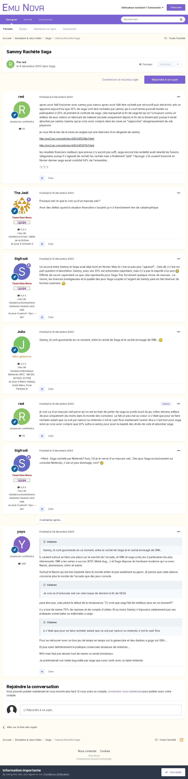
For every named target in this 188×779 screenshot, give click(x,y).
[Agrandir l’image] (177, 270)
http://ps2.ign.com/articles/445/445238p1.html (66, 138)
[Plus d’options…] (178, 97)
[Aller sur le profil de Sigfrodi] (22, 271)
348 (23, 563)
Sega (52, 66)
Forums (8, 28)
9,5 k (23, 229)
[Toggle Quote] (44, 541)
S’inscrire (176, 7)
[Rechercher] (181, 19)
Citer (51, 178)
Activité (28, 19)
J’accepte (174, 772)
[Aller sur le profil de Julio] (22, 344)
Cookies (105, 751)
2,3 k (23, 363)
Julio (21, 332)
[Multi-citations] (42, 178)
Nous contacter (87, 751)
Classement (69, 28)
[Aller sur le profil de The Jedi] (22, 205)
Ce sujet (167, 19)
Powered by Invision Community (94, 759)
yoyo (21, 531)
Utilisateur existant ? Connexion (141, 7)
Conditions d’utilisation (56, 774)
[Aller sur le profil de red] (10, 64)
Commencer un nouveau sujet (120, 79)
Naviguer (11, 19)
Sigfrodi (21, 259)
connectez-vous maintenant (125, 691)
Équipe (23, 28)
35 (23, 128)
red (24, 62)
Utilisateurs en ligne (45, 28)
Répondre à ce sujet (165, 79)
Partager (147, 64)
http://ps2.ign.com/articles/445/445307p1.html (66, 145)
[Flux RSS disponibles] (181, 739)
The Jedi (21, 193)
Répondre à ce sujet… (40, 709)
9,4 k (23, 295)
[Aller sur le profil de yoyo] (22, 544)
